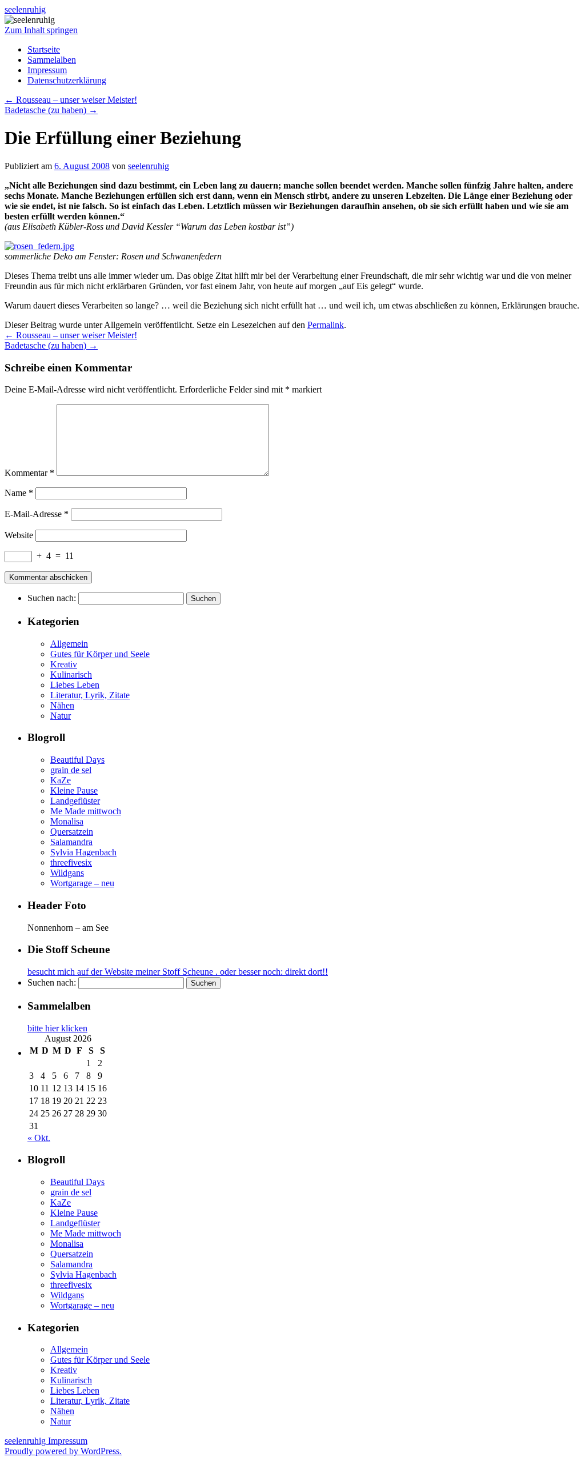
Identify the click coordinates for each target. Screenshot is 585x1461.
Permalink (325, 325)
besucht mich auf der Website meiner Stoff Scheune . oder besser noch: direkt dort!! (177, 971)
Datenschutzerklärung (66, 80)
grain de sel (70, 770)
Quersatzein (71, 831)
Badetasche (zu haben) (51, 110)
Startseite (43, 49)
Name (19, 493)
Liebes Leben (74, 685)
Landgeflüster (75, 801)
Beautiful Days (77, 759)
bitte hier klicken (57, 1028)
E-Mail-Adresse (37, 514)
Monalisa (66, 821)
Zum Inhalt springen (41, 30)
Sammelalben (51, 60)
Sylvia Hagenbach (83, 852)
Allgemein (69, 644)
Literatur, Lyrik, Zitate (90, 695)
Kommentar (29, 473)
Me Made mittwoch (85, 811)
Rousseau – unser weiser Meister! (71, 100)
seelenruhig (25, 9)
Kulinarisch (71, 674)
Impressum (47, 70)
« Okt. (38, 1138)
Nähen (62, 705)
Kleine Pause (74, 790)
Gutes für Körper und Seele (100, 654)
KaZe (60, 780)
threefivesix (71, 862)
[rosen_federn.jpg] (39, 246)
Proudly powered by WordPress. (63, 1451)
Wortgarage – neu (82, 883)
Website (19, 535)
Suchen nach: (51, 598)
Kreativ (63, 664)
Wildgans (67, 873)
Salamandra (71, 842)
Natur (60, 716)
